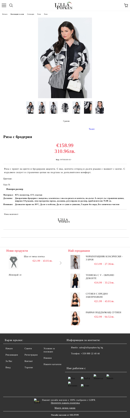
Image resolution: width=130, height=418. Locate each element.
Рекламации (12, 355)
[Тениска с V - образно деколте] (75, 281)
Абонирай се (15, 275)
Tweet (92, 129)
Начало (4, 14)
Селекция (30, 14)
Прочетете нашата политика (65, 403)
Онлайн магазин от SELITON (65, 415)
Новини (48, 358)
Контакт (29, 361)
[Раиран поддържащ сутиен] (75, 318)
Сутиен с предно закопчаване (97, 295)
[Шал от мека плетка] (13, 262)
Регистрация (31, 355)
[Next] (60, 263)
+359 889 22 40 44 (90, 353)
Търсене (29, 367)
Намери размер (14, 189)
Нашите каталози (52, 364)
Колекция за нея (17, 14)
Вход (8, 367)
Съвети (28, 348)
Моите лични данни (65, 408)
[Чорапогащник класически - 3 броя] (75, 262)
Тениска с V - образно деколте (100, 277)
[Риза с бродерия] (65, 97)
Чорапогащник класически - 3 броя (104, 258)
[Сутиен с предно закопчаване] (75, 299)
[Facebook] (70, 360)
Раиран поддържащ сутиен (103, 312)
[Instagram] (77, 360)
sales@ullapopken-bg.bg (91, 347)
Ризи (39, 14)
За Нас (9, 361)
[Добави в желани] (122, 215)
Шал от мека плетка (34, 256)
